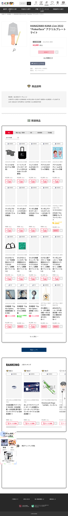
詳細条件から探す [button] (58, 9)
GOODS (39, 133)
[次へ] (64, 398)
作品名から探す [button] (26, 9)
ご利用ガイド (15, 499)
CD (31, 133)
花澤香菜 (9, 14)
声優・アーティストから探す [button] (42, 10)
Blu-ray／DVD (20, 133)
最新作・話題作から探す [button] (9, 10)
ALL (9, 133)
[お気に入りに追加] (56, 52)
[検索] (29, 3)
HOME (3, 14)
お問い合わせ (26, 499)
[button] (37, 63)
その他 (50, 133)
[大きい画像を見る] (14, 50)
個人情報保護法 (38, 499)
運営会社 (52, 499)
